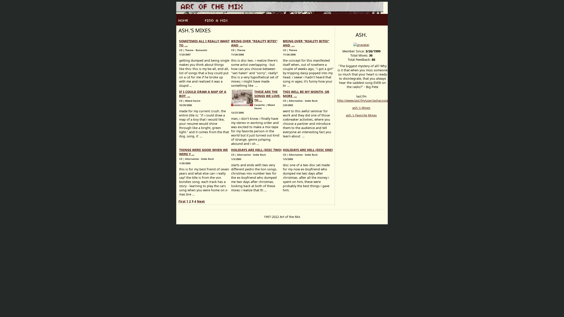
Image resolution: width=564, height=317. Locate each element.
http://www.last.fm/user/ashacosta (362, 100)
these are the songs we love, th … (267, 96)
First (182, 201)
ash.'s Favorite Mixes (361, 115)
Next (201, 201)
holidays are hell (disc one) (308, 150)
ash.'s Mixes (361, 108)
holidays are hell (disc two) (256, 150)
